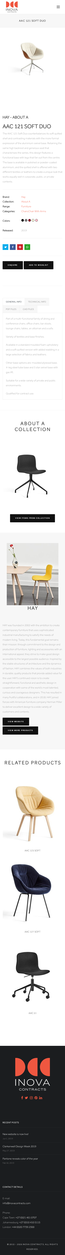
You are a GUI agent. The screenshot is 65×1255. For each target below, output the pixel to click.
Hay (23, 197)
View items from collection (32, 518)
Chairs (24, 211)
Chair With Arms (37, 211)
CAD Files (28, 309)
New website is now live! (15, 1134)
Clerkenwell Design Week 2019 (19, 1146)
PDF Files (11, 309)
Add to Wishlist (38, 265)
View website (16, 721)
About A (25, 201)
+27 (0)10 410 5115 (29, 1222)
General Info (14, 302)
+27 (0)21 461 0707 (26, 1217)
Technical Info (37, 302)
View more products (20, 730)
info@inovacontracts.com (17, 1203)
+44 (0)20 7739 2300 (23, 1227)
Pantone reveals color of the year (20, 1158)
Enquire (13, 265)
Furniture (26, 206)
